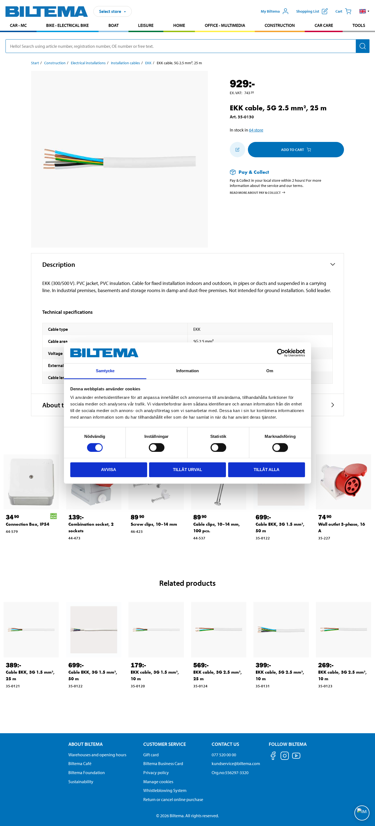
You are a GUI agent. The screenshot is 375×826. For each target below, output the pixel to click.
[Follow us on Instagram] (284, 756)
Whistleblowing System (164, 790)
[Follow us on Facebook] (273, 756)
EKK (148, 62)
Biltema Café (79, 763)
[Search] (363, 46)
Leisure (145, 25)
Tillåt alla (266, 469)
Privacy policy (156, 772)
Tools (358, 25)
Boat (113, 25)
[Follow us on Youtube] (296, 758)
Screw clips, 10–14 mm (154, 524)
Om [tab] (269, 371)
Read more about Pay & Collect (255, 192)
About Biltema (85, 744)
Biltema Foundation (86, 772)
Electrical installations (88, 62)
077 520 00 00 (224, 754)
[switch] (156, 447)
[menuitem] (18, 26)
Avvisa (108, 469)
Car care (324, 25)
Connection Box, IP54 (27, 524)
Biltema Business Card (163, 763)
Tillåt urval (187, 469)
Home (179, 25)
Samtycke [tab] (105, 371)
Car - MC (18, 25)
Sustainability (80, 781)
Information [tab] (187, 371)
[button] (364, 11)
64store (256, 130)
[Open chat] (362, 813)
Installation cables (125, 62)
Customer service (164, 744)
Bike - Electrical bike (67, 25)
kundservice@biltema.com (236, 763)
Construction (280, 25)
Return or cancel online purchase (173, 799)
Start (35, 62)
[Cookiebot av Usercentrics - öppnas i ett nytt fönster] (281, 353)
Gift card (151, 754)
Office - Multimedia (225, 25)
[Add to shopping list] (237, 149)
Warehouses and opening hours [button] (97, 754)
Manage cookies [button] (158, 781)
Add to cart (292, 149)
